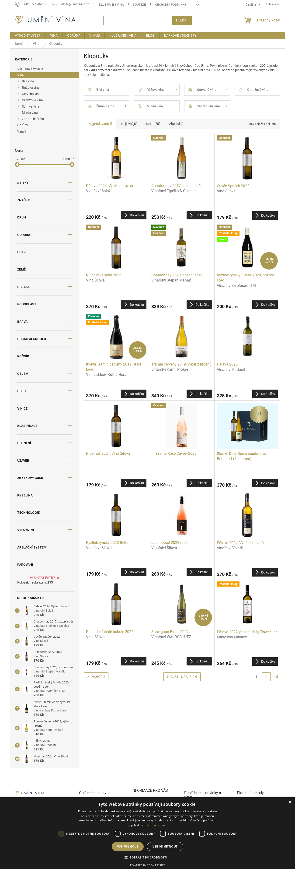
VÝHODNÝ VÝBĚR (30, 69)
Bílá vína (28, 81)
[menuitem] (27, 35)
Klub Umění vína (111, 4)
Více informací (156, 825)
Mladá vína (30, 112)
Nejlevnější (128, 124)
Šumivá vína (30, 106)
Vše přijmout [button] (127, 846)
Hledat (182, 20)
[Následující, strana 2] (266, 676)
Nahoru (98, 677)
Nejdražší (153, 124)
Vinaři (21, 131)
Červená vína (31, 94)
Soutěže (139, 4)
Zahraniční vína (33, 119)
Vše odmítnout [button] (165, 846)
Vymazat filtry (42, 578)
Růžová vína (31, 87)
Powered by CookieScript (147, 865)
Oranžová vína (32, 100)
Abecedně (176, 124)
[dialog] (147, 833)
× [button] (290, 802)
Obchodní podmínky (170, 4)
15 (276, 677)
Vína (20, 75)
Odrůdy (22, 125)
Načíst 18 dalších (182, 677)
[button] (147, 857)
